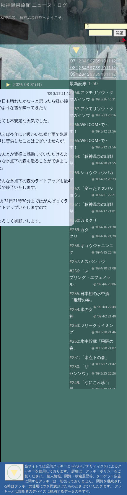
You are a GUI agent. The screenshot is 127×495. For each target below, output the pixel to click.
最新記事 (78, 83)
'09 (72, 74)
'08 (72, 67)
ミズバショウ (92, 261)
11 (108, 61)
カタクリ (88, 220)
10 (103, 61)
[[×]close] (14, 472)
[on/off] (76, 49)
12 (113, 61)
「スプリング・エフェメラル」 (90, 277)
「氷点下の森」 (94, 357)
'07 (72, 61)
